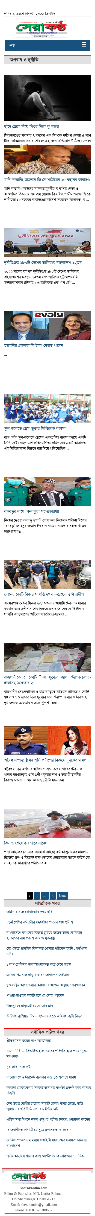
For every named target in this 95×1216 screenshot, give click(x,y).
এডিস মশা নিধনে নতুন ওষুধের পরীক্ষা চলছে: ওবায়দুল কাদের (48, 1119)
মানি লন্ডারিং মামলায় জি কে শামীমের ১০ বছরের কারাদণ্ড (47, 179)
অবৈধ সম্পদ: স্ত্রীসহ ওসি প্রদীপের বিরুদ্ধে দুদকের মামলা (45, 760)
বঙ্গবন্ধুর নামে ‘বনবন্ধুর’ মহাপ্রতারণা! (31, 511)
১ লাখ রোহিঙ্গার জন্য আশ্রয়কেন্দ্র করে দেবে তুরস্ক (38, 964)
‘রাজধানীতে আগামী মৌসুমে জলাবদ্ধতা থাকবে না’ (40, 1130)
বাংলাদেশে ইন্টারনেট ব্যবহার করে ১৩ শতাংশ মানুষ (41, 1077)
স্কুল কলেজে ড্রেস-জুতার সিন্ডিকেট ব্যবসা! (35, 428)
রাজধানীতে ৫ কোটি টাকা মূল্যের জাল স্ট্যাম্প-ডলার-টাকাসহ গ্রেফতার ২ (47, 680)
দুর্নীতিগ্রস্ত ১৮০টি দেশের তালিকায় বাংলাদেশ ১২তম (43, 262)
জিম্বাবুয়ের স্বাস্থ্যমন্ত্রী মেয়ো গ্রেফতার (29, 1006)
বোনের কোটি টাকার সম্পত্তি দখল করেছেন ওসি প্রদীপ (44, 594)
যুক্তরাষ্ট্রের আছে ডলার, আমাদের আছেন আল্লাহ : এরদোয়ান (45, 985)
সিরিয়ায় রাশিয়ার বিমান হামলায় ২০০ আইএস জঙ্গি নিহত (44, 1016)
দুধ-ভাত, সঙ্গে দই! (18, 1067)
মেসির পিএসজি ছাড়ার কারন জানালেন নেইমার (37, 975)
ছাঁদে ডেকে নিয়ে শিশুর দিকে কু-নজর (31, 126)
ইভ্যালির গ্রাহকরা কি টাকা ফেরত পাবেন (33, 345)
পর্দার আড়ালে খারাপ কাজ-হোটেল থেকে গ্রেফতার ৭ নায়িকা (45, 1156)
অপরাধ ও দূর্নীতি (24, 60)
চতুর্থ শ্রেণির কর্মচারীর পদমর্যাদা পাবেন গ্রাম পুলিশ (39, 922)
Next (62, 895)
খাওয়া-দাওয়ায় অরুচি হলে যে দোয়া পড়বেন (35, 995)
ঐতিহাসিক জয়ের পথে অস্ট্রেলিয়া (28, 1040)
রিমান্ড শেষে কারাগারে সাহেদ (26, 843)
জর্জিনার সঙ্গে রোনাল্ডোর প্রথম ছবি (29, 912)
